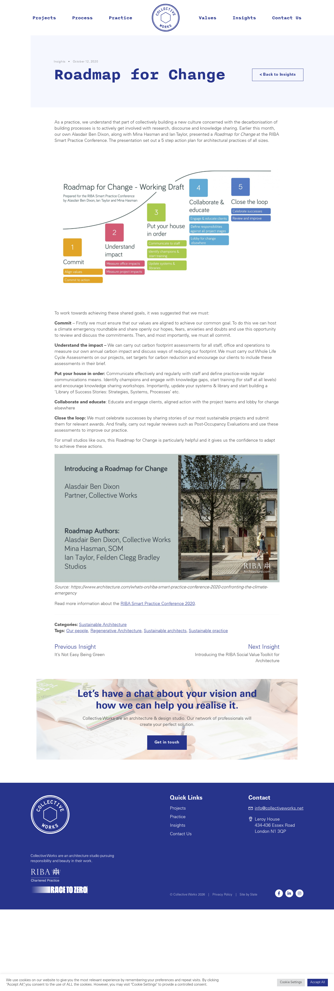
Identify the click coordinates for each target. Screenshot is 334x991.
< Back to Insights (278, 75)
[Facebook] (279, 893)
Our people (77, 631)
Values (207, 17)
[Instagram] (299, 893)
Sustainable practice (208, 631)
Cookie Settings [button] (291, 982)
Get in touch (167, 742)
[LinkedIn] (289, 893)
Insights (244, 17)
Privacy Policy (222, 895)
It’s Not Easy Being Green (80, 651)
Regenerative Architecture (116, 631)
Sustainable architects (165, 631)
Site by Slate (248, 895)
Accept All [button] (317, 982)
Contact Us (286, 17)
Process (82, 17)
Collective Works (166, 18)
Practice (120, 17)
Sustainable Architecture (103, 625)
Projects (44, 17)
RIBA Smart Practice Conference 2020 (158, 604)
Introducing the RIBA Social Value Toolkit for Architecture (237, 654)
